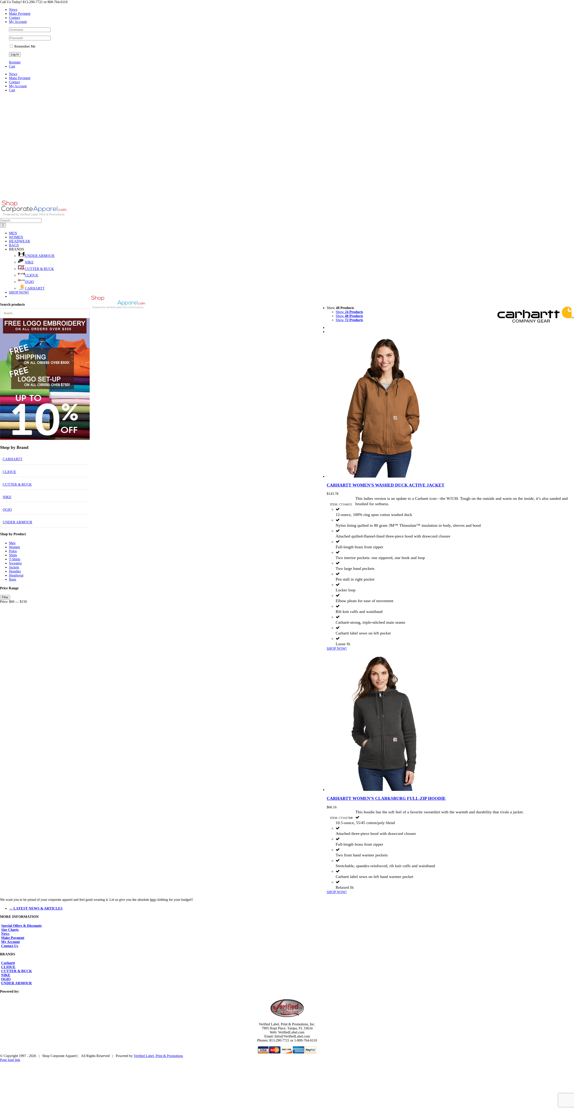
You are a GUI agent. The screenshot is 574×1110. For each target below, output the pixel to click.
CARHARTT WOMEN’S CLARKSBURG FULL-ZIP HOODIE (386, 798)
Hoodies (15, 571)
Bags (12, 579)
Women (14, 547)
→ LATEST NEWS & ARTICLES (36, 908)
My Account (10, 942)
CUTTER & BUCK (39, 269)
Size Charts (10, 930)
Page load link (10, 1060)
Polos (13, 551)
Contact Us (9, 946)
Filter (5, 597)
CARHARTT (35, 288)
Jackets (14, 567)
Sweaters (15, 563)
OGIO (29, 282)
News (5, 934)
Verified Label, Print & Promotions (158, 1056)
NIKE (29, 262)
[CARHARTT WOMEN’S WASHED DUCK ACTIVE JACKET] (450, 407)
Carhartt (8, 963)
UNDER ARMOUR (39, 256)
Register (15, 62)
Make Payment (12, 938)
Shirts (13, 555)
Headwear (16, 575)
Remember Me (24, 46)
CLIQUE (31, 275)
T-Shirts (14, 559)
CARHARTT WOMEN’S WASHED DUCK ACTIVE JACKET (385, 485)
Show (349, 312)
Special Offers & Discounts (21, 926)
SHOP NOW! (337, 648)
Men (12, 543)
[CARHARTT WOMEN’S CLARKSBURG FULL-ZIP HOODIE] (450, 721)
